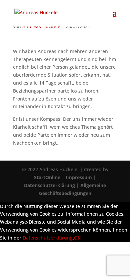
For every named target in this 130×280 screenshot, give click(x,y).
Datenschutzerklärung (49, 185)
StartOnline (47, 177)
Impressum (79, 177)
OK (77, 238)
